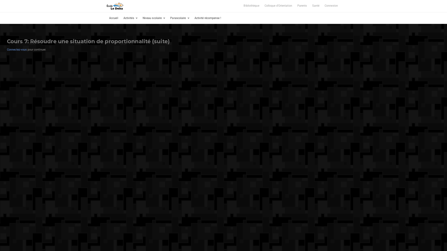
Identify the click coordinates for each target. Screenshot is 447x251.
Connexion (331, 5)
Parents (302, 5)
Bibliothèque (251, 5)
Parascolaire (178, 18)
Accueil (113, 18)
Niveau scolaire (152, 18)
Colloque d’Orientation (278, 5)
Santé (316, 5)
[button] (130, 18)
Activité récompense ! (208, 18)
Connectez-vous (17, 49)
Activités (128, 18)
